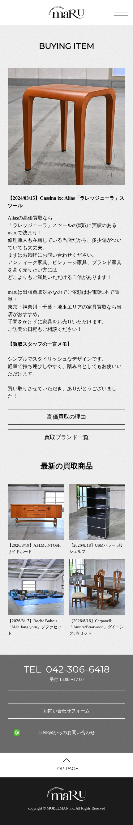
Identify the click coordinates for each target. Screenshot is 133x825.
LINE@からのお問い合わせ (66, 732)
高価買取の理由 (66, 417)
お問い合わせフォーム (66, 710)
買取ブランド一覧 (66, 437)
